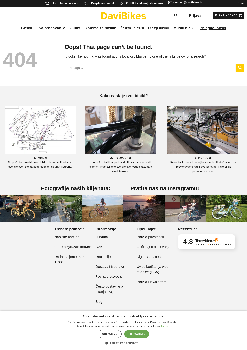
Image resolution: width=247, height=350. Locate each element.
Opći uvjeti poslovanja (153, 247)
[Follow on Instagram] (242, 3)
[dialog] (123, 330)
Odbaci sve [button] (109, 333)
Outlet (75, 28)
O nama (102, 237)
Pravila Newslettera (152, 282)
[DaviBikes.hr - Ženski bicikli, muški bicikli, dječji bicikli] (123, 15)
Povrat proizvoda (109, 276)
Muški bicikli (184, 28)
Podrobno (166, 326)
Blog (99, 302)
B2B (99, 247)
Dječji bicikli (158, 28)
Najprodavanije (52, 28)
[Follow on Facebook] (238, 3)
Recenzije (103, 257)
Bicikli (26, 28)
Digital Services (149, 257)
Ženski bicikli (132, 28)
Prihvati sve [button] (137, 333)
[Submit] (240, 68)
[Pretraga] (176, 15)
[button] (123, 343)
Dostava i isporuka (110, 267)
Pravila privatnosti (150, 237)
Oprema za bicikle (100, 28)
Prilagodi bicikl (213, 28)
